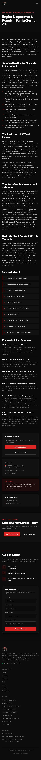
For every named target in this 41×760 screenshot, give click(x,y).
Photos (4, 685)
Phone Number (9, 605)
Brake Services (7, 703)
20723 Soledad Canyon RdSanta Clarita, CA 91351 (13, 740)
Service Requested (10, 620)
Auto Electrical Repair (12, 503)
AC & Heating (6, 721)
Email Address (9, 612)
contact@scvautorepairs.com (14, 737)
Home (4, 673)
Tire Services (6, 724)
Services (5, 676)
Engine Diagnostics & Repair (11, 706)
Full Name (7, 597)
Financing (5, 679)
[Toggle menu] (37, 3)
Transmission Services (9, 709)
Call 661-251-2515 (20, 447)
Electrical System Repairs (10, 718)
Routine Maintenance (9, 700)
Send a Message (20, 452)
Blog (3, 682)
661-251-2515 (9, 734)
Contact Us (6, 691)
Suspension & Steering (9, 712)
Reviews (5, 688)
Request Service (20, 629)
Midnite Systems (23, 753)
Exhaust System (7, 715)
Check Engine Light (11, 501)
